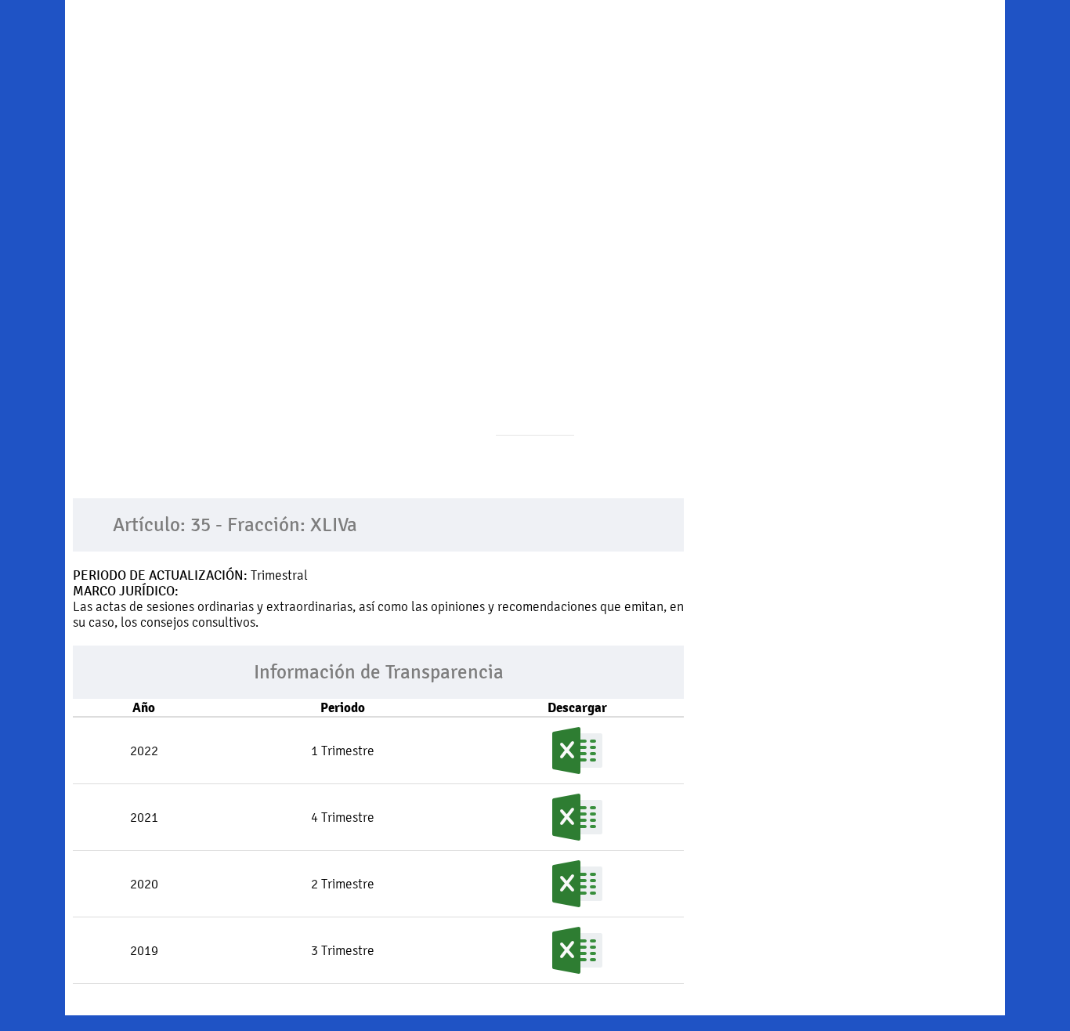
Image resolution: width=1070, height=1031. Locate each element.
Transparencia (851, 51)
